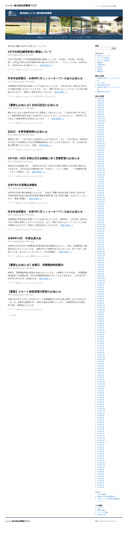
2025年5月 (100, 132)
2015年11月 (101, 384)
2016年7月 (100, 366)
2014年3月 (100, 429)
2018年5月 (100, 321)
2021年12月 (101, 224)
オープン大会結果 (76, 37)
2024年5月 (100, 159)
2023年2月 (100, 193)
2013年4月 (100, 454)
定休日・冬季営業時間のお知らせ (28, 131)
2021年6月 (100, 238)
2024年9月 (100, 150)
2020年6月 (100, 265)
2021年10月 (101, 229)
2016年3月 (100, 375)
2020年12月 (101, 251)
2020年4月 (100, 269)
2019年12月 (101, 278)
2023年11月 (101, 173)
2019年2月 (100, 301)
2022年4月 (100, 215)
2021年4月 (100, 242)
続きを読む (46, 65)
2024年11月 (101, 146)
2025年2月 (100, 139)
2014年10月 (101, 413)
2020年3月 (100, 271)
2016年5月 (100, 370)
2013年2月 (100, 458)
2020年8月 (100, 260)
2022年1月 (100, 222)
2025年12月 (101, 116)
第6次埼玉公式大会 (103, 92)
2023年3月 (100, 191)
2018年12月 (101, 305)
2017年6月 (100, 341)
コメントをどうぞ (37, 69)
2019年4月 (100, 296)
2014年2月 (100, 431)
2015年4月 (100, 400)
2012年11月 (101, 465)
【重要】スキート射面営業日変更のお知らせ (34, 291)
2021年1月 (100, 249)
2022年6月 (100, 211)
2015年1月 (100, 406)
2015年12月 (101, 382)
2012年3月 (100, 483)
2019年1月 (100, 303)
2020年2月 (100, 274)
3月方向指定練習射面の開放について (30, 51)
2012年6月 (100, 476)
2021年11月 (101, 227)
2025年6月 (100, 130)
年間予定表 (101, 65)
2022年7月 (100, 209)
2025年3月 (100, 137)
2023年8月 (100, 179)
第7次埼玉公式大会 (103, 85)
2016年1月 (100, 379)
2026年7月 (100, 101)
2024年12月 (101, 143)
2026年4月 (100, 107)
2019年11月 (101, 280)
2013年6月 (100, 449)
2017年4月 (100, 346)
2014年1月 (100, 433)
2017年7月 (100, 339)
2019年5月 (100, 294)
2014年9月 (100, 415)
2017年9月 (100, 334)
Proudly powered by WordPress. (107, 521)
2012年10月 (101, 467)
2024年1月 (100, 168)
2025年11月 (101, 119)
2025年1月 (100, 141)
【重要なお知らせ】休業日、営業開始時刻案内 (35, 265)
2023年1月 (100, 195)
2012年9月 (100, 469)
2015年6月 (100, 395)
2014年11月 (101, 411)
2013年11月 (101, 438)
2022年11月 (101, 200)
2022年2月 (100, 220)
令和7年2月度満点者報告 (22, 185)
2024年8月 (100, 152)
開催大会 (33, 256)
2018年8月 (100, 314)
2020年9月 (100, 258)
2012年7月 (100, 474)
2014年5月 (100, 424)
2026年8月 (100, 98)
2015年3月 (100, 402)
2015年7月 (100, 393)
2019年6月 (100, 292)
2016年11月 (101, 357)
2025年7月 (100, 128)
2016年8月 (100, 364)
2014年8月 (100, 418)
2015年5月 (100, 397)
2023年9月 (100, 177)
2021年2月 (100, 247)
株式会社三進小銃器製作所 (106, 496)
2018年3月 (100, 325)
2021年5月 (100, 240)
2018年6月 (100, 319)
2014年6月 (100, 422)
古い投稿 (12, 315)
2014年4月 (100, 427)
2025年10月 (101, 121)
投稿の (101, 510)
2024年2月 (100, 166)
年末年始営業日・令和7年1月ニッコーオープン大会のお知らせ (45, 211)
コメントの (102, 512)
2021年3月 (100, 245)
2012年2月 (100, 485)
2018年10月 (101, 310)
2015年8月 (100, 391)
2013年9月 (100, 442)
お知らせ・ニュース (44, 37)
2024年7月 (100, 155)
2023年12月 (101, 170)
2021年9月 (100, 231)
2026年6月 (100, 103)
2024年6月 (100, 157)
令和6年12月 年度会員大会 (24, 238)
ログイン (100, 508)
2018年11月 (101, 307)
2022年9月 (100, 204)
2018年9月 (100, 312)
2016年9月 (100, 361)
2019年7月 (100, 289)
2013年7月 (100, 447)
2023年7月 (100, 182)
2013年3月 (100, 456)
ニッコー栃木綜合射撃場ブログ (21, 5)
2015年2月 (100, 404)
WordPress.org (101, 514)
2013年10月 (101, 440)
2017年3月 (100, 348)
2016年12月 (101, 355)
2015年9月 (100, 388)
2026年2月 (100, 112)
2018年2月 (100, 328)
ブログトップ (30, 37)
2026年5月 (100, 105)
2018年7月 (100, 316)
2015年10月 (101, 386)
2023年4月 (100, 188)
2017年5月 (100, 343)
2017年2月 (100, 350)
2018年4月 (100, 323)
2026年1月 (100, 114)
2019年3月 (100, 298)
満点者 (32, 203)
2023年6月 (100, 184)
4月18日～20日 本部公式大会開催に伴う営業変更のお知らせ (44, 158)
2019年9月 (100, 285)
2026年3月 (100, 110)
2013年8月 (100, 445)
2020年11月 (101, 254)
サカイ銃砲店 (101, 494)
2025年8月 (100, 125)
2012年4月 (100, 481)
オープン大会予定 (61, 37)
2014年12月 (101, 409)
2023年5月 (100, 186)
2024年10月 (101, 148)
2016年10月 (101, 359)
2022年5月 (100, 213)
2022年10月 (101, 202)
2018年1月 (100, 330)
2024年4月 (100, 161)
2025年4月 (100, 134)
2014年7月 (100, 420)
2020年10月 (101, 256)
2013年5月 (100, 451)
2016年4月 (100, 373)
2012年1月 (100, 487)
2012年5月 (100, 478)
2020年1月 (100, 276)
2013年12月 (101, 436)
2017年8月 (100, 337)
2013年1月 (100, 460)
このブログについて (101, 37)
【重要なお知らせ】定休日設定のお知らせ (33, 105)
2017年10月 (101, 332)
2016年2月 (100, 377)
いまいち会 (101, 83)
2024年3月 (100, 164)
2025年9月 (100, 123)
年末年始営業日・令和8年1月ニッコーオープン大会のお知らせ (45, 78)
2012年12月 (101, 463)
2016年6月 (100, 368)
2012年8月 (100, 472)
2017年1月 (100, 352)
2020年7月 (100, 263)
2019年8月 (100, 287)
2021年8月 (100, 233)
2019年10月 (101, 283)
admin (31, 55)
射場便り (89, 37)
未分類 (99, 67)
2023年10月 (101, 175)
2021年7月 (100, 236)
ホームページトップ (15, 37)
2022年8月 (100, 206)
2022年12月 (101, 197)
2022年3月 (100, 218)
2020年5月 (100, 267)
